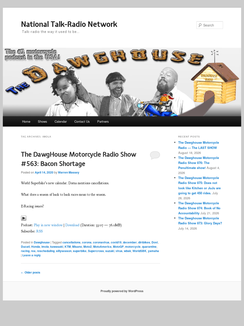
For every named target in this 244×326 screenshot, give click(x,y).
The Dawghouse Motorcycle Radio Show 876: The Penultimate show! (198, 162)
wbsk (127, 251)
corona (87, 242)
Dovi (155, 242)
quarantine (149, 246)
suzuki (109, 251)
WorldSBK (139, 251)
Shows (42, 121)
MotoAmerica (102, 246)
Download (72, 225)
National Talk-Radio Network (69, 24)
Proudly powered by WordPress (122, 291)
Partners (103, 121)
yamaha (153, 251)
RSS (39, 231)
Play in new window (48, 225)
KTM (68, 246)
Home (26, 121)
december (130, 242)
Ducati (25, 246)
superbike (79, 251)
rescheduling (46, 251)
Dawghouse (42, 242)
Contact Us (82, 121)
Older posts (30, 272)
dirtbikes (144, 242)
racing (25, 251)
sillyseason (63, 251)
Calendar (61, 121)
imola (45, 246)
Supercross (96, 251)
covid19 (116, 242)
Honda (35, 246)
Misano (77, 246)
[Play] (23, 219)
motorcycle (133, 246)
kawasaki (56, 246)
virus (119, 251)
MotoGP (118, 246)
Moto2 (87, 246)
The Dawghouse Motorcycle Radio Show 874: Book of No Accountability (199, 208)
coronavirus (101, 242)
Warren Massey (68, 172)
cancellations (71, 242)
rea (33, 251)
